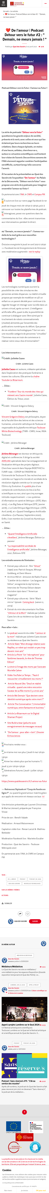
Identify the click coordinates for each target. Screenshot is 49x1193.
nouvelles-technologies (32, 884)
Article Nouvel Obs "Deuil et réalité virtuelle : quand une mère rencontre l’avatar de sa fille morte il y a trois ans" (25, 687)
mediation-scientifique (24, 955)
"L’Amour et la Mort (16, 613)
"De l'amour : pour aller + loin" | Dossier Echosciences (25, 733)
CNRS (29, 194)
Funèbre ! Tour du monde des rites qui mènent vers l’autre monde (25, 393)
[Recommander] (27, 913)
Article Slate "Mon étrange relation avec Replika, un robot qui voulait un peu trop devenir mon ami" (26, 647)
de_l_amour (12, 879)
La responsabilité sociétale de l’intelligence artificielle (21, 547)
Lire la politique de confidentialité (12, 1183)
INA (22, 194)
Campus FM (39, 194)
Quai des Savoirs (19, 46)
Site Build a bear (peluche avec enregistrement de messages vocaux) (24, 724)
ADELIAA (6, 461)
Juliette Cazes (8, 369)
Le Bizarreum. (16, 380)
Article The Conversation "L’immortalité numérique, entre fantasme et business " (26, 705)
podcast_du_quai (35, 879)
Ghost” (37, 566)
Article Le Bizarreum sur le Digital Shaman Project (23, 715)
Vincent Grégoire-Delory (13, 416)
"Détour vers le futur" (32, 132)
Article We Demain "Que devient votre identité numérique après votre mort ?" (25, 697)
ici (43, 796)
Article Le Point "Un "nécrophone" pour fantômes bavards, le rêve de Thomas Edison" (25, 658)
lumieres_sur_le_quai (17, 985)
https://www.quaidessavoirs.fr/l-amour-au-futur (24, 781)
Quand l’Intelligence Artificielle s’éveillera (22, 535)
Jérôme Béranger (10, 453)
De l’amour (30, 177)
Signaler (8, 903)
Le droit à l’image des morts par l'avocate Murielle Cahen (26, 668)
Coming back (28, 602)
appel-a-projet (34, 985)
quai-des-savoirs (14, 884)
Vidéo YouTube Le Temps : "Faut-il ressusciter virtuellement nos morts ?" (25, 676)
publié (28, 486)
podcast (14, 633)
